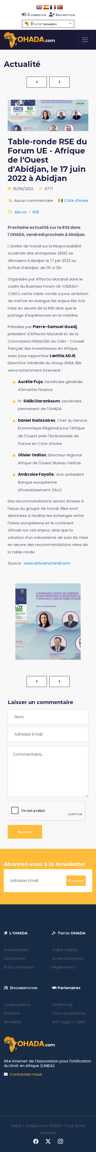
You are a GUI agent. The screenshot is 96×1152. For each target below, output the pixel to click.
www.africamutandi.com (47, 563)
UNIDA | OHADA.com (29, 1125)
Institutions (14, 958)
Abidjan (21, 212)
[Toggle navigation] (85, 40)
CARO (80, 1021)
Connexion (36, 15)
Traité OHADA (65, 949)
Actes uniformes (67, 958)
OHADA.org (62, 1004)
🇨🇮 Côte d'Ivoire (73, 200)
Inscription (65, 15)
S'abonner (76, 880)
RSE (36, 212)
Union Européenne (69, 1013)
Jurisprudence (17, 1004)
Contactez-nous (26, 1074)
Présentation (16, 949)
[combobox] (48, 24)
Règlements (63, 967)
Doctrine (12, 1013)
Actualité (12, 1021)
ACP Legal (61, 1021)
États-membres (19, 967)
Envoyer (25, 832)
